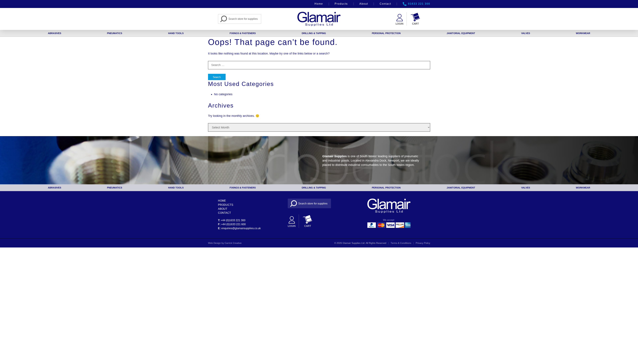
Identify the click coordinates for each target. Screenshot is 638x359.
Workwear (583, 33)
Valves (525, 33)
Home (319, 3)
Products (341, 3)
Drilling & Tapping (314, 33)
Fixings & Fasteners (243, 33)
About (363, 3)
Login (399, 23)
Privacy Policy (423, 243)
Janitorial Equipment (461, 33)
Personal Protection (386, 33)
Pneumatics (114, 33)
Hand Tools (176, 33)
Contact (385, 3)
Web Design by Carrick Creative (225, 243)
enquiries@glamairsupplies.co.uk (241, 228)
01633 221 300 (419, 3)
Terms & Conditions (401, 243)
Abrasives (54, 33)
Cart (415, 23)
